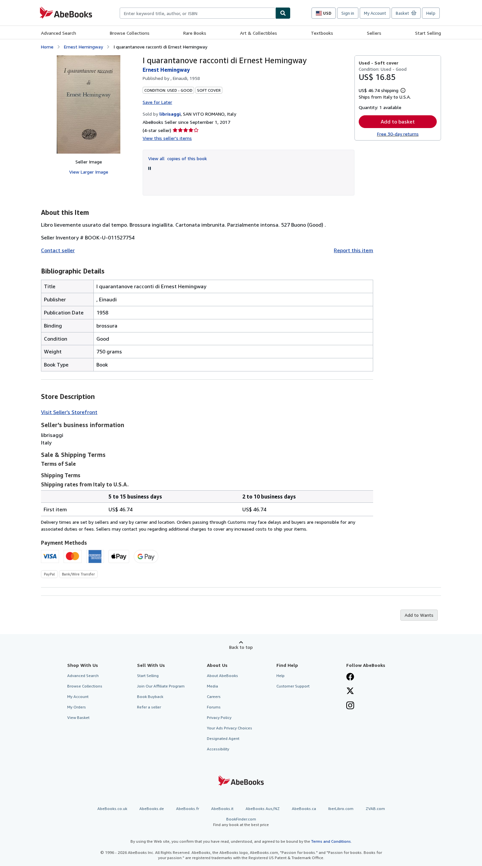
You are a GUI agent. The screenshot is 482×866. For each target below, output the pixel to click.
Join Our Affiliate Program (161, 686)
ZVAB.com (375, 808)
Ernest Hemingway (83, 46)
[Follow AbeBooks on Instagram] (350, 706)
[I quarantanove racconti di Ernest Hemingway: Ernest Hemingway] (88, 104)
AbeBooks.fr (187, 808)
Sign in (347, 13)
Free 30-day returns (398, 134)
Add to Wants (419, 615)
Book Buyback (150, 696)
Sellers (374, 33)
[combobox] (197, 13)
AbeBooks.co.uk (112, 808)
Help (430, 13)
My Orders (76, 707)
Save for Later (157, 102)
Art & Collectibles (258, 33)
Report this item (353, 250)
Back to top (241, 647)
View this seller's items (167, 138)
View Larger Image (88, 172)
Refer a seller (149, 707)
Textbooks (322, 33)
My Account (375, 13)
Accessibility (218, 748)
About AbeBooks (222, 675)
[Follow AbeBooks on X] (350, 691)
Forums (214, 707)
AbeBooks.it (222, 808)
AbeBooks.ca (304, 808)
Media (212, 686)
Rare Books (194, 33)
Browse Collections (130, 33)
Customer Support (293, 686)
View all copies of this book (177, 158)
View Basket (78, 717)
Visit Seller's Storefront (69, 412)
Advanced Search (58, 33)
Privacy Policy (219, 717)
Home (47, 46)
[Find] (283, 13)
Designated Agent (223, 738)
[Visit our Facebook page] (350, 677)
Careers (214, 696)
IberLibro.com (340, 808)
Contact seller (58, 250)
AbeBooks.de (151, 808)
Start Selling (428, 33)
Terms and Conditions (331, 841)
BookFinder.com (241, 822)
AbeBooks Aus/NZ (263, 808)
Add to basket (398, 121)
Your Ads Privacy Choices (229, 727)
